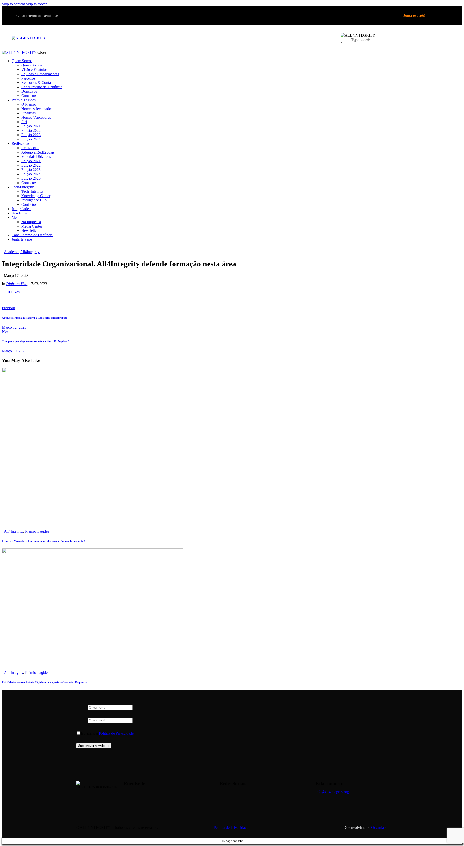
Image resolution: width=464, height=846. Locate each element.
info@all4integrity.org (332, 792)
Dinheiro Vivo (16, 284)
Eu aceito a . (108, 733)
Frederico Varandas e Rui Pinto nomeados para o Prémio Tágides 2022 (43, 540)
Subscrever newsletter (93, 746)
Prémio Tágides (37, 531)
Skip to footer (36, 4)
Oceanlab (378, 827)
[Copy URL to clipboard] (48, 300)
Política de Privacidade (116, 733)
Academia (11, 252)
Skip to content (13, 4)
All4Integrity (30, 252)
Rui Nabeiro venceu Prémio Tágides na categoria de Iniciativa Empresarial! (46, 682)
